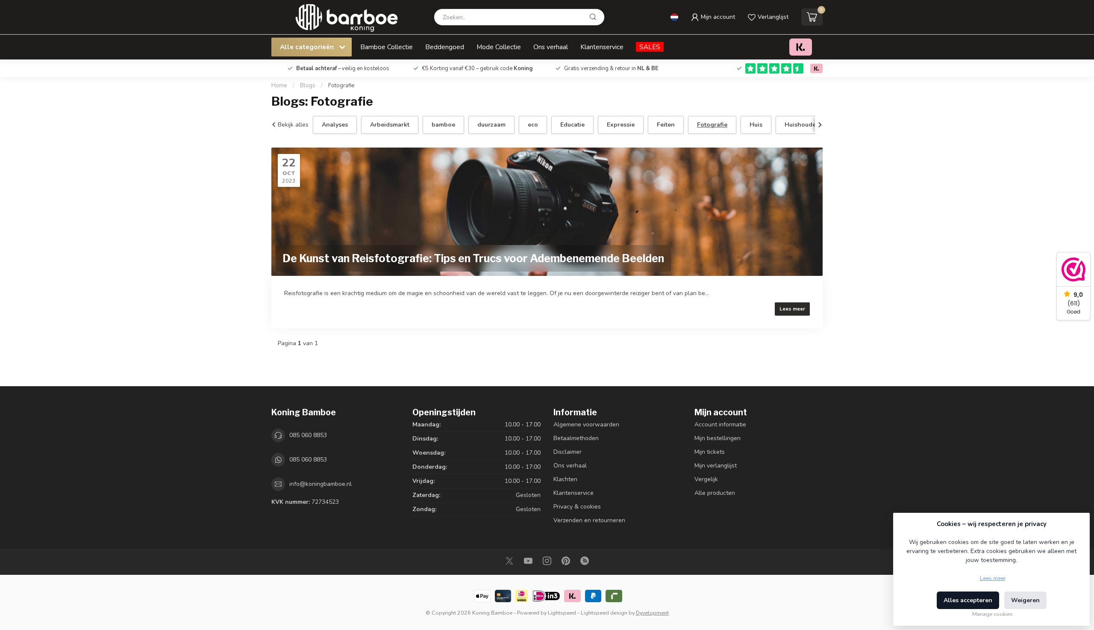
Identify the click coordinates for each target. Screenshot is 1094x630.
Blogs (307, 85)
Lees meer (792, 308)
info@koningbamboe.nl (320, 484)
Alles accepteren (968, 600)
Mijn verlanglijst (715, 465)
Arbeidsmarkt (389, 125)
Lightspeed (562, 612)
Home (279, 85)
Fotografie (341, 85)
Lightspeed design (604, 612)
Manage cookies (992, 614)
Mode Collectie (498, 46)
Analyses (335, 125)
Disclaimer (567, 452)
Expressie (621, 125)
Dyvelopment (652, 612)
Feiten (666, 125)
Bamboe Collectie (386, 46)
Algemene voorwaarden (586, 424)
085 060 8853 (308, 435)
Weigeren (1025, 600)
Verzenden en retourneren (589, 520)
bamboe (443, 125)
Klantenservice (601, 46)
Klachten (565, 479)
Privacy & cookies (577, 507)
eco (533, 125)
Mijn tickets (709, 452)
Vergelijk (706, 479)
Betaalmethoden (576, 438)
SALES (649, 46)
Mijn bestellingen (717, 438)
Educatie (572, 125)
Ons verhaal (550, 46)
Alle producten (714, 493)
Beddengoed (444, 46)
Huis (756, 125)
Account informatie (720, 424)
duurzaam (491, 125)
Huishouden (802, 125)
